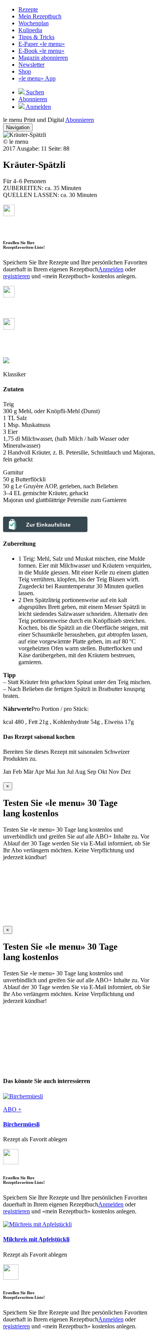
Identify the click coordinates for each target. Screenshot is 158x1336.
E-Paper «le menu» (41, 44)
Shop (24, 71)
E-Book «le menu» (41, 51)
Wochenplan (33, 23)
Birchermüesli (21, 1124)
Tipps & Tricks (36, 37)
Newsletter (31, 64)
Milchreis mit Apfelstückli (36, 1239)
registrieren (16, 276)
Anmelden (110, 269)
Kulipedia (30, 30)
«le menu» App (37, 78)
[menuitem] (86, 9)
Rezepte (28, 9)
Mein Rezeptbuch (39, 16)
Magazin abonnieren (43, 57)
